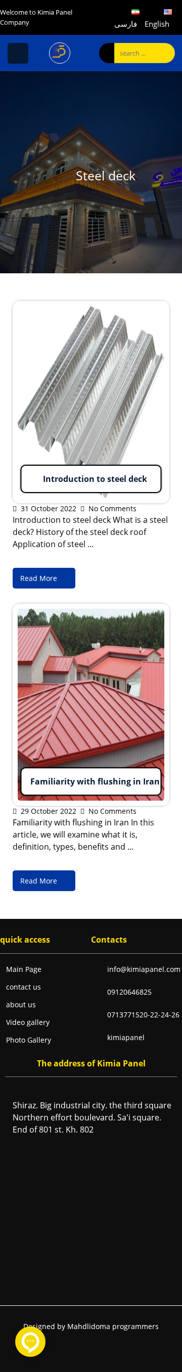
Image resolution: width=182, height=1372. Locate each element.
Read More (33, 307)
